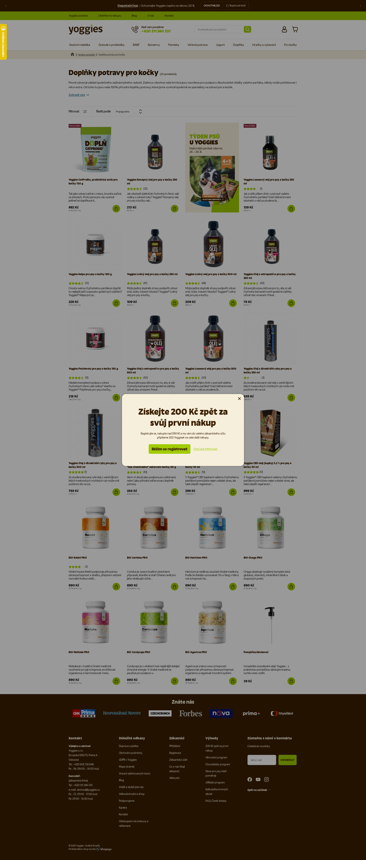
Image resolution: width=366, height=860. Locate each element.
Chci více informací (205, 449)
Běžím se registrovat (169, 449)
